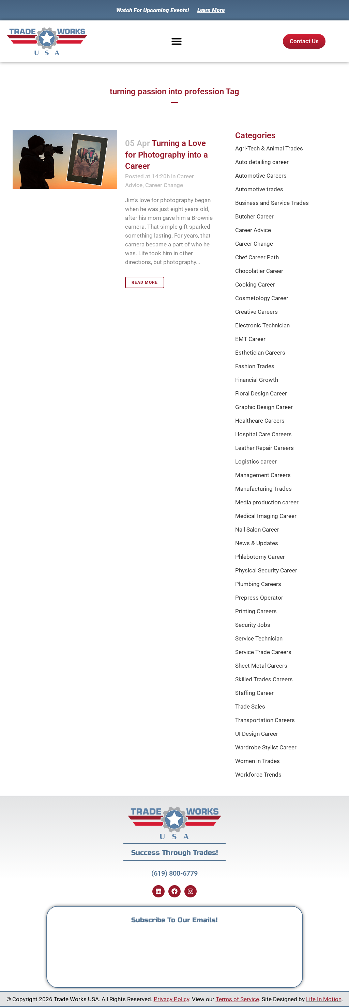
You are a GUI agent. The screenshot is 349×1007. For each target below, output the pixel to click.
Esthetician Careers (260, 352)
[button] (176, 41)
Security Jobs (252, 624)
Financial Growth (256, 379)
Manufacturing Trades (263, 488)
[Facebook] (174, 891)
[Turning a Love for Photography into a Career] (65, 159)
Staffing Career (254, 692)
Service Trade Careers (263, 652)
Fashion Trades (254, 366)
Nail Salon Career (257, 529)
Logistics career (256, 461)
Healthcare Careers (260, 420)
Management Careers (263, 475)
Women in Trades (257, 761)
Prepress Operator (259, 597)
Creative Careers (256, 311)
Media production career (267, 502)
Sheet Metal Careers (261, 665)
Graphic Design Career (264, 407)
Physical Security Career (266, 570)
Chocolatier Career (259, 270)
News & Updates (256, 543)
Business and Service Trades (272, 202)
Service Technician (259, 638)
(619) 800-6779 (174, 873)
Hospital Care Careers (263, 434)
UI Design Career (256, 733)
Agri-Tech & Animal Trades (269, 148)
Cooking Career (255, 284)
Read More (145, 282)
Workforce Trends (258, 774)
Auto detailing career (262, 162)
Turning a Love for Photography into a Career (166, 154)
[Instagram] (190, 891)
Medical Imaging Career (266, 516)
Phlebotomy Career (260, 556)
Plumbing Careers (258, 584)
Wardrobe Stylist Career (266, 747)
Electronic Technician (262, 325)
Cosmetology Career (261, 298)
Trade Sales (250, 706)
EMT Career (250, 339)
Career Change (164, 185)
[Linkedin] (158, 891)
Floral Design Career (261, 393)
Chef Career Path (257, 257)
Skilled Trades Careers (264, 679)
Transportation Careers (265, 720)
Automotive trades (259, 189)
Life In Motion (324, 999)
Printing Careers (256, 611)
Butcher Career (254, 216)
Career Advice (253, 230)
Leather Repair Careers (264, 447)
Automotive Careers (261, 175)
